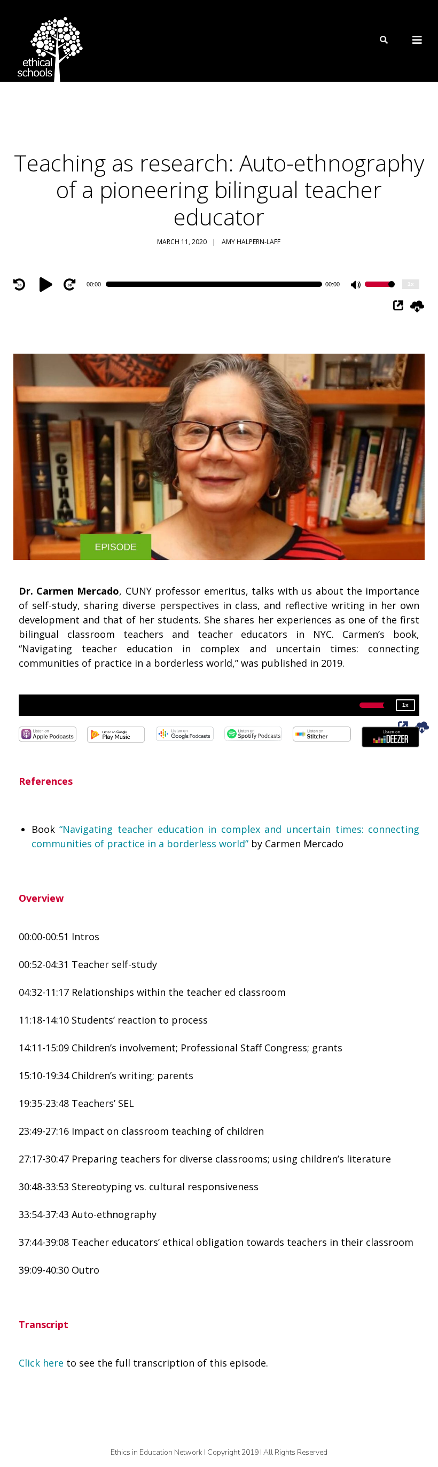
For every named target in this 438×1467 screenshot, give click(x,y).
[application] (219, 284)
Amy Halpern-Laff (251, 241)
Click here (41, 1362)
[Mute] (356, 285)
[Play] (47, 284)
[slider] (380, 291)
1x (411, 284)
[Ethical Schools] (48, 41)
